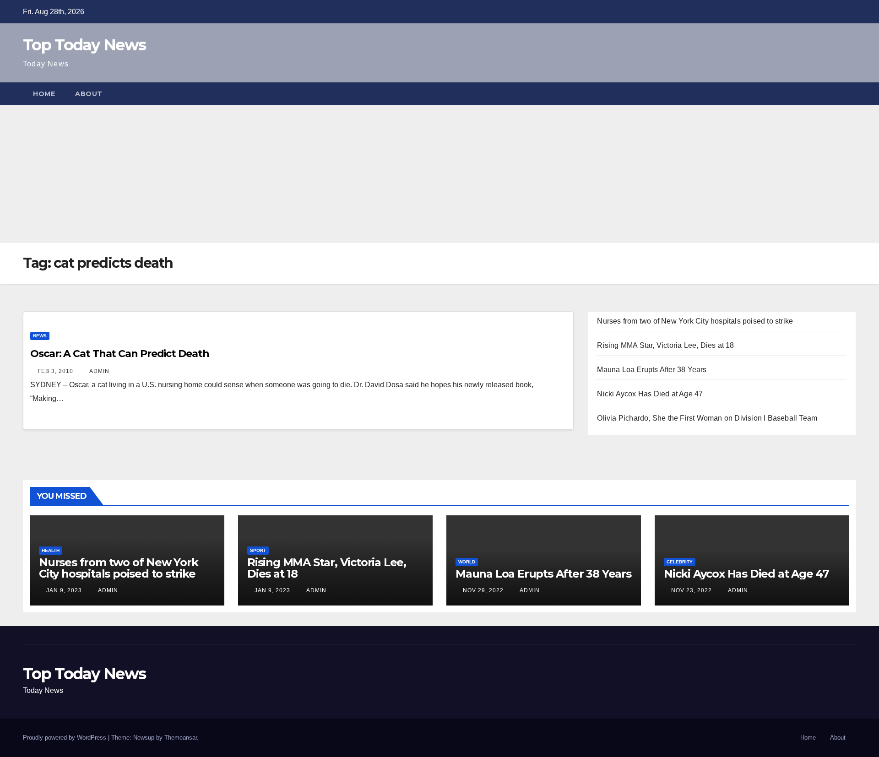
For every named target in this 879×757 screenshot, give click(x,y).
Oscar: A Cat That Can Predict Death (119, 353)
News (40, 335)
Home (44, 94)
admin (98, 371)
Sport (258, 550)
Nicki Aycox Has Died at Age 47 (650, 394)
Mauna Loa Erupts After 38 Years (651, 369)
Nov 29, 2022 (483, 590)
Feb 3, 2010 (55, 371)
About (89, 94)
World (466, 561)
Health (51, 550)
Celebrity (680, 561)
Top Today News (84, 44)
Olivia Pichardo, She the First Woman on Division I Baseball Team (707, 418)
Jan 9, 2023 (64, 590)
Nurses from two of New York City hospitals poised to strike (695, 321)
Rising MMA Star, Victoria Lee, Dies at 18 (665, 345)
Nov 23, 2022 (691, 590)
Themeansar (180, 737)
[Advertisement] (439, 174)
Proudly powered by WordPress (65, 737)
